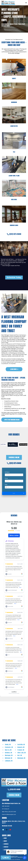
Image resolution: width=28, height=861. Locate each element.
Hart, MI (19, 755)
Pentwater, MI (9, 747)
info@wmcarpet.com (10, 814)
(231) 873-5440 (15, 234)
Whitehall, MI (8, 758)
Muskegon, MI (21, 758)
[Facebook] (3, 829)
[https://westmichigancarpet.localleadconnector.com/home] (14, 782)
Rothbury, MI (8, 753)
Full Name (7, 472)
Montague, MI (9, 755)
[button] (26, 2)
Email (6, 484)
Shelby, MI (8, 744)
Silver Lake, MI (21, 753)
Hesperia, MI (20, 747)
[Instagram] (6, 829)
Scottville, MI (21, 744)
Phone (7, 478)
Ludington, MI (8, 761)
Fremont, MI (20, 750)
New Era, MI (8, 750)
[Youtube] (10, 829)
